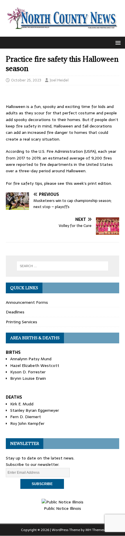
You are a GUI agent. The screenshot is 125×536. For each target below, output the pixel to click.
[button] (117, 42)
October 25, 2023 (26, 80)
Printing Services (21, 322)
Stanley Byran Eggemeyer (34, 410)
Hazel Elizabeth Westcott (34, 365)
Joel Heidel (59, 80)
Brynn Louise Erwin (28, 378)
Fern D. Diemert (25, 416)
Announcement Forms (27, 302)
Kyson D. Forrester (28, 372)
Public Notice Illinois (62, 508)
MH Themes (94, 530)
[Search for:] (63, 266)
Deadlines (15, 312)
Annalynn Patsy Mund (30, 359)
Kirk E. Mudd (21, 404)
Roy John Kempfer (27, 423)
